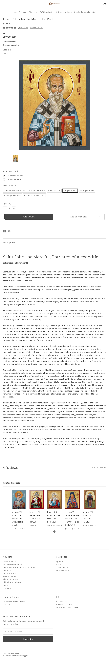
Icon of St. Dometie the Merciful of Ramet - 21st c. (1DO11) (72, 518)
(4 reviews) (23, 28)
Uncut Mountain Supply (14, 601)
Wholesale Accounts (12, 564)
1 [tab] (54, 531)
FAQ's (5, 585)
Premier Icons (9, 576)
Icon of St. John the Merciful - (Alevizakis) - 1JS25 (18, 518)
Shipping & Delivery (12, 582)
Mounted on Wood (15, 176)
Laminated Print (14, 179)
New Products (9, 561)
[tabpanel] (19, 510)
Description (9, 242)
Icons (58, 564)
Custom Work (9, 573)
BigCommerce (17, 653)
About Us (7, 570)
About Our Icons (10, 579)
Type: (10, 171)
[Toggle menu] (4, 4)
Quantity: (7, 203)
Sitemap (7, 588)
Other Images (62, 567)
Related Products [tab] (11, 483)
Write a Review (36, 28)
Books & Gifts (62, 570)
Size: (10, 185)
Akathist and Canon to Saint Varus (19, 567)
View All (6, 604)
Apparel (59, 561)
